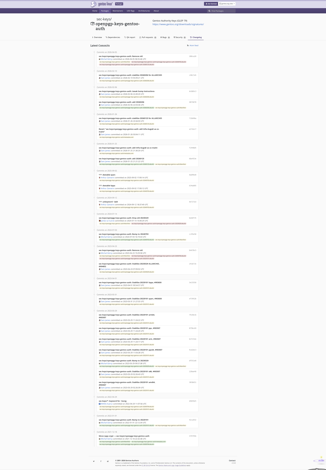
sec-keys (103, 19)
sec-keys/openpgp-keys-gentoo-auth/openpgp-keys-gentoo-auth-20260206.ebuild (127, 81)
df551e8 (192, 361)
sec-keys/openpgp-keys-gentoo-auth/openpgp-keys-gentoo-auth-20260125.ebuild (127, 64)
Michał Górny (106, 59)
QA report (130, 37)
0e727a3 (192, 202)
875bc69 (192, 328)
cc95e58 (192, 234)
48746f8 (192, 102)
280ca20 (192, 56)
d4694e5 (192, 401)
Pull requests (148, 37)
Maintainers (118, 11)
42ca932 (192, 420)
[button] (211, 4)
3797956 (192, 436)
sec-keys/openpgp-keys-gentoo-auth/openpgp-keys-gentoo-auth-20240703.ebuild (159, 62)
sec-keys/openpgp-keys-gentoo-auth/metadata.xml (116, 137)
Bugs (165, 37)
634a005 (192, 186)
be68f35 (192, 218)
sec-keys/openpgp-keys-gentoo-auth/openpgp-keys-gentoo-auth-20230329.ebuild (159, 223)
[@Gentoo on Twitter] (93, 461)
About (156, 11)
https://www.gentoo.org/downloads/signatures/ (178, 24)
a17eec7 (192, 129)
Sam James (105, 78)
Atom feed (193, 45)
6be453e (192, 159)
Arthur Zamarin (107, 177)
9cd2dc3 (192, 350)
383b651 (192, 382)
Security (180, 37)
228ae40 (192, 371)
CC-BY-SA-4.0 (146, 465)
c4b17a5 (192, 75)
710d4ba (192, 118)
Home (94, 11)
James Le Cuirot (107, 220)
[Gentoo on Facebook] (100, 461)
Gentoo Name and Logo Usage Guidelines (172, 465)
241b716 (192, 264)
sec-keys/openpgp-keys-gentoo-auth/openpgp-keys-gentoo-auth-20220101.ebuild (127, 258)
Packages (105, 11)
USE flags (131, 11)
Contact (232, 460)
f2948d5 (192, 148)
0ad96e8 (192, 175)
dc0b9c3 (192, 91)
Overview (97, 37)
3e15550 (192, 282)
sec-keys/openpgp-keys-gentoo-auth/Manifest (115, 62)
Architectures (144, 11)
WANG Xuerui (107, 404)
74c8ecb (192, 315)
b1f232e (192, 339)
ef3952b (192, 299)
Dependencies (113, 37)
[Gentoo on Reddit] (107, 461)
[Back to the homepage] (102, 4)
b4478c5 (192, 250)
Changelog (197, 37)
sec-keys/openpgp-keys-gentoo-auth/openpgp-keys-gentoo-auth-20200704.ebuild (159, 256)
